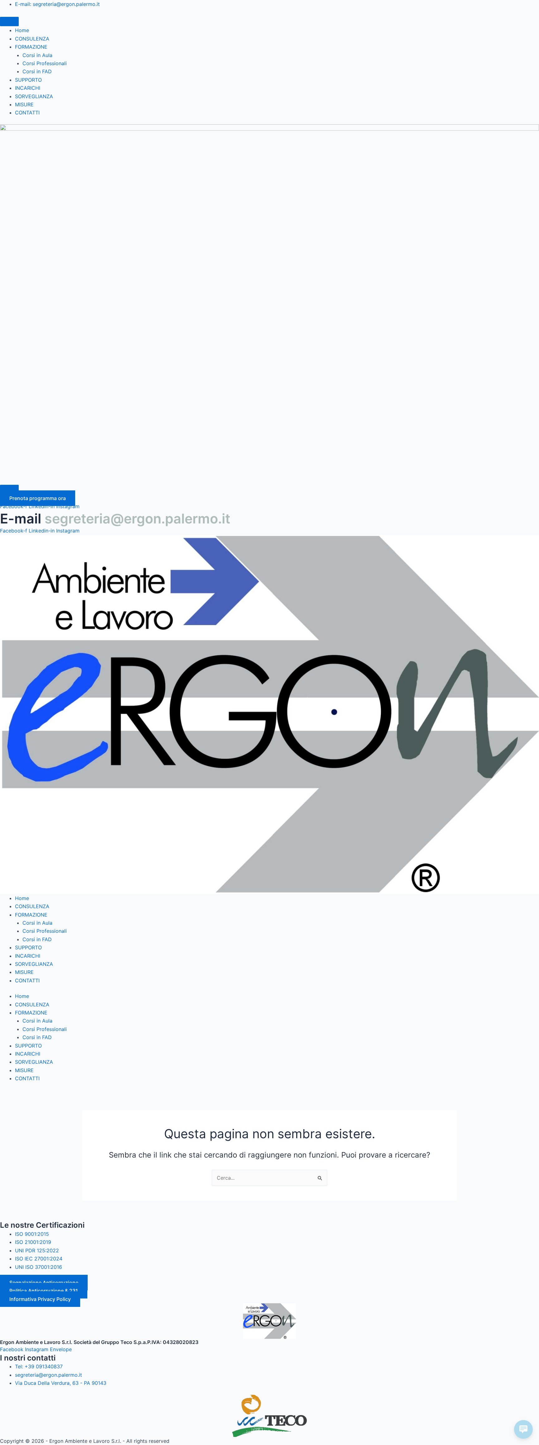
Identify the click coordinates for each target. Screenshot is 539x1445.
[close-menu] (9, 489)
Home (22, 30)
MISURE (24, 104)
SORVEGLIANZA (34, 96)
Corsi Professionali (44, 63)
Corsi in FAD (37, 71)
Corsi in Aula (37, 55)
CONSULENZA (32, 39)
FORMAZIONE (31, 47)
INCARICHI (27, 88)
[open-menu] (9, 21)
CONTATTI (27, 112)
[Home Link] (269, 303)
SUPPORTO (28, 80)
